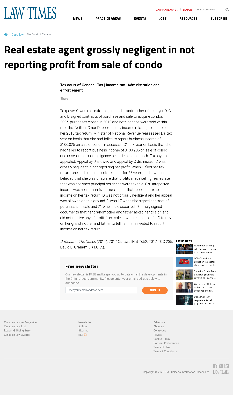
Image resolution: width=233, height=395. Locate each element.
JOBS (162, 18)
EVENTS (140, 18)
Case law (17, 34)
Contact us (160, 330)
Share (64, 98)
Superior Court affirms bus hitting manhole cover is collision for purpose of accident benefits (205, 274)
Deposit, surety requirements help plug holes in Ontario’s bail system (205, 300)
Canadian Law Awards (17, 334)
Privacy (158, 334)
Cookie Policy (162, 339)
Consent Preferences (166, 343)
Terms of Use (162, 347)
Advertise (159, 322)
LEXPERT (188, 9)
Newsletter (85, 322)
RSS (81, 334)
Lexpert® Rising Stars (17, 330)
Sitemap (83, 330)
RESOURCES (188, 18)
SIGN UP (155, 290)
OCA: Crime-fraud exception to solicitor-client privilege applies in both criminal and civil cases (205, 262)
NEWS (77, 18)
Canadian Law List (15, 326)
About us (159, 326)
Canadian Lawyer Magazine (20, 322)
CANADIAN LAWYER (167, 9)
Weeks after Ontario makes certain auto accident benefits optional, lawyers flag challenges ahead (205, 287)
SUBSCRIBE (219, 18)
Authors (83, 326)
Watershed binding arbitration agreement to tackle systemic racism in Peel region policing (205, 249)
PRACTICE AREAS (108, 18)
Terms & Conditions (165, 351)
